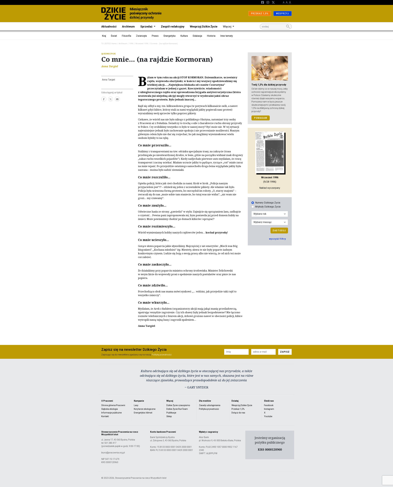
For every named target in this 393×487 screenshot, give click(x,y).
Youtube (268, 416)
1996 (131, 44)
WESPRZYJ (282, 13)
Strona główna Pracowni (113, 405)
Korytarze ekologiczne (145, 409)
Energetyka (169, 35)
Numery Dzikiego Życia (267, 202)
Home (114, 44)
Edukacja (197, 35)
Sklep (169, 416)
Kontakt (105, 416)
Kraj (104, 35)
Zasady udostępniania (209, 405)
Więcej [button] (227, 26)
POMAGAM (260, 118)
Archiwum (128, 26)
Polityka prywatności (209, 409)
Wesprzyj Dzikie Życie (203, 26)
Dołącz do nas (238, 412)
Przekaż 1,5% (238, 409)
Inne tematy (226, 35)
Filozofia (126, 35)
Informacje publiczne (111, 412)
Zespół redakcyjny (172, 26)
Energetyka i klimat (143, 412)
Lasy (136, 405)
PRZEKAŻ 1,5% (259, 13)
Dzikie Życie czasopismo (178, 405)
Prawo (155, 35)
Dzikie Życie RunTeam (177, 409)
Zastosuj (279, 230)
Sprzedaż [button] (146, 26)
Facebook (268, 405)
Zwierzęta (141, 35)
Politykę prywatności (162, 354)
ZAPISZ (285, 352)
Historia (211, 35)
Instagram (269, 409)
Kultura (184, 35)
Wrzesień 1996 (141, 44)
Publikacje (171, 412)
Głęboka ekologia (109, 409)
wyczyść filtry (277, 239)
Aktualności (109, 26)
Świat (114, 35)
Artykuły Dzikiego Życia (267, 206)
